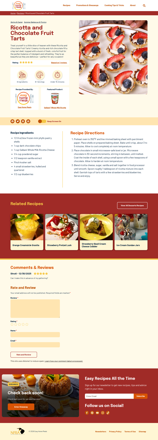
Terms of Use (130, 431)
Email (13, 340)
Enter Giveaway (21, 407)
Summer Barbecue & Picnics (35, 22)
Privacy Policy (115, 431)
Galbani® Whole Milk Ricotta (55, 108)
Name (13, 330)
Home (13, 13)
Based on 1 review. (59, 62)
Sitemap (142, 431)
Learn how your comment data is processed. (64, 361)
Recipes (20, 13)
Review (14, 298)
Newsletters (100, 431)
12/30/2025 (25, 273)
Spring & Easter (16, 22)
